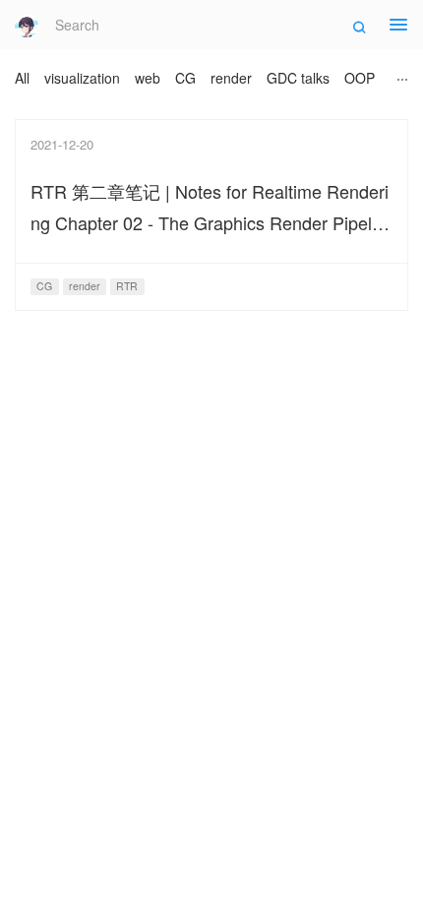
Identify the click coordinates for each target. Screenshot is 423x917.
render (231, 78)
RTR (127, 285)
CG (185, 78)
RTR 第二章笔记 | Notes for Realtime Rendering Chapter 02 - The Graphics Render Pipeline (209, 222)
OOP (359, 78)
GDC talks (298, 78)
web (147, 78)
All (22, 78)
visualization (82, 78)
